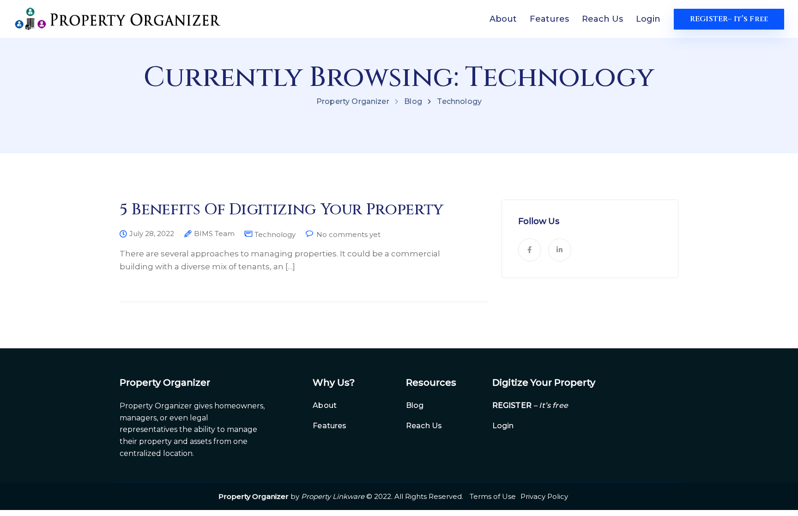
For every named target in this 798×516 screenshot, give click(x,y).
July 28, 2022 (151, 233)
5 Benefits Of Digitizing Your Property (281, 209)
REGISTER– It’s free (729, 19)
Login (648, 19)
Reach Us (602, 19)
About (503, 19)
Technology (275, 234)
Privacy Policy (544, 496)
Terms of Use (493, 496)
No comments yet (348, 234)
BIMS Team (214, 233)
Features (549, 19)
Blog (415, 405)
